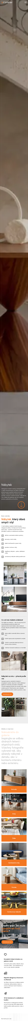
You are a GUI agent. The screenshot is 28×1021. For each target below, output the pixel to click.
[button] (25, 2)
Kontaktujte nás (7, 694)
